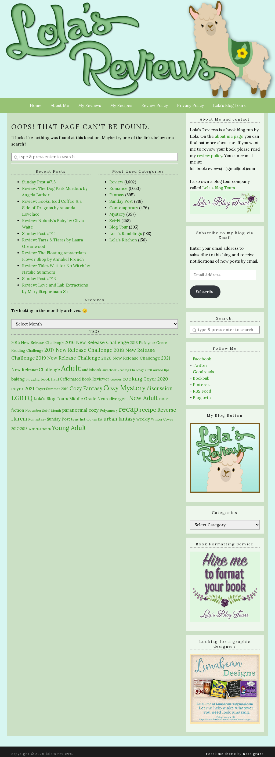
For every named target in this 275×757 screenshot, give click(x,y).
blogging (33, 379)
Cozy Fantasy (86, 388)
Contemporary (123, 207)
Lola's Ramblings (125, 233)
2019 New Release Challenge (68, 358)
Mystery (117, 214)
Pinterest (202, 384)
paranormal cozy (80, 410)
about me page (229, 136)
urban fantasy (119, 419)
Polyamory (109, 410)
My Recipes (121, 105)
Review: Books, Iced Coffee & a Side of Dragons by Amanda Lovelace (52, 208)
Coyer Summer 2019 (51, 389)
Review (116, 181)
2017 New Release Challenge (78, 350)
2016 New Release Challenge (97, 342)
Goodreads (203, 371)
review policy (209, 155)
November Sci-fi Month (43, 410)
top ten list (94, 419)
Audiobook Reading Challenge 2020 (127, 370)
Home (36, 105)
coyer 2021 (22, 389)
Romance (118, 188)
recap (128, 409)
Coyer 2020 (155, 379)
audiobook (91, 369)
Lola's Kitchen (123, 239)
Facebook (202, 358)
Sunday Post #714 (39, 233)
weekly (143, 419)
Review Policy (154, 105)
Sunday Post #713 (39, 278)
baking (18, 379)
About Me (60, 105)
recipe (147, 409)
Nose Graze (253, 754)
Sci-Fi (114, 220)
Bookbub (201, 378)
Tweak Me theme (221, 754)
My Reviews (89, 105)
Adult (71, 368)
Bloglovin (202, 397)
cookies (115, 379)
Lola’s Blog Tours (229, 105)
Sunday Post (121, 201)
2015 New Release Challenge (37, 342)
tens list (78, 419)
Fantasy (116, 194)
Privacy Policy (190, 105)
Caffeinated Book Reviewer (84, 379)
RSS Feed (202, 391)
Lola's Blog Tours (51, 398)
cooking (132, 378)
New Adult (143, 398)
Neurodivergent (112, 398)
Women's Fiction (39, 429)
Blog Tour (118, 227)
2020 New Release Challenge (130, 358)
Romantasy (37, 419)
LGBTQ (21, 398)
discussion (160, 388)
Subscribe (205, 291)
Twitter (200, 365)
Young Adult (69, 428)
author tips (161, 370)
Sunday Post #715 (39, 181)
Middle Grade (82, 398)
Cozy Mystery (124, 387)
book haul (50, 379)
